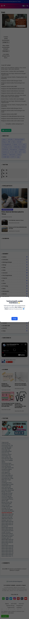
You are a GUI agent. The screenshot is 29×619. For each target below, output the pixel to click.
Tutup (14, 318)
